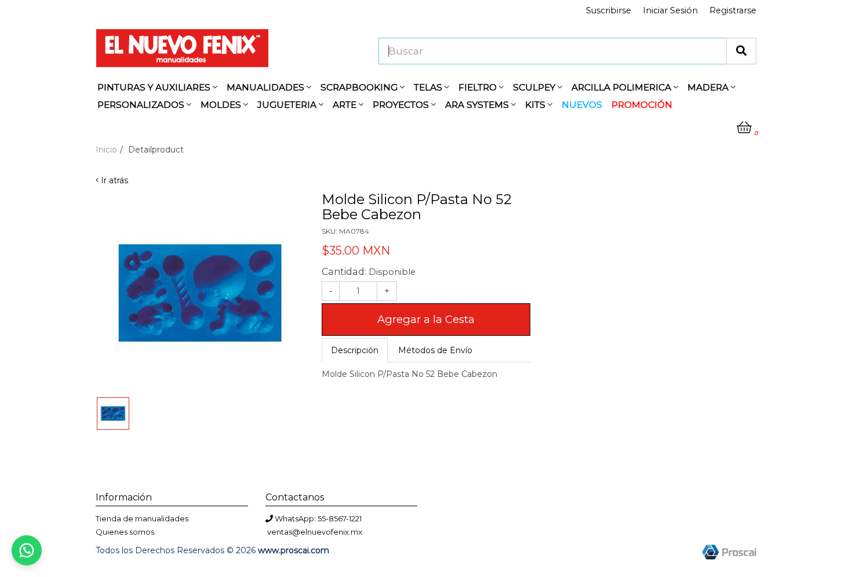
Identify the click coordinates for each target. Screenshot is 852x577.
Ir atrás (113, 180)
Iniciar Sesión (670, 10)
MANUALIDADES (267, 87)
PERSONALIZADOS (142, 104)
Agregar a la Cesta (426, 319)
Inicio (106, 149)
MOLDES (222, 104)
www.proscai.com (293, 550)
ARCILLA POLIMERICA (622, 87)
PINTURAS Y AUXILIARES (155, 87)
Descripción (354, 350)
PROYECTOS (402, 104)
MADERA (709, 87)
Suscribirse (608, 10)
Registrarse (732, 10)
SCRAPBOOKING (360, 87)
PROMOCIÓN (641, 104)
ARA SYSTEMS (478, 104)
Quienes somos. (126, 531)
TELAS (429, 87)
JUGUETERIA (288, 104)
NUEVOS (582, 104)
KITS (536, 104)
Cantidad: (369, 271)
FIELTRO (478, 87)
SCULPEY (535, 87)
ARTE (346, 104)
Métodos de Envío (435, 350)
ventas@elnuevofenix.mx (314, 531)
